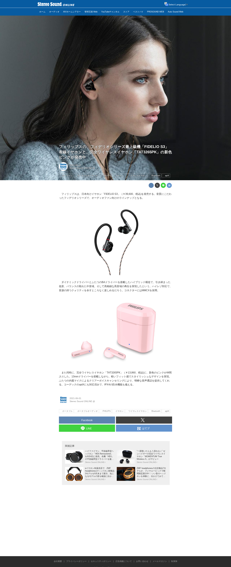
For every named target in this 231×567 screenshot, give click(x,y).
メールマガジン (160, 561)
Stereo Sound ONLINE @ (82, 168)
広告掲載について (124, 561)
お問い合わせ (142, 561)
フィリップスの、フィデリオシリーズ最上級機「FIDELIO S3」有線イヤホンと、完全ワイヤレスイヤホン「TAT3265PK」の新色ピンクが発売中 (115, 152)
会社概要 (58, 561)
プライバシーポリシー (76, 561)
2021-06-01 (75, 165)
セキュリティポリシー (101, 561)
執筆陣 (174, 561)
